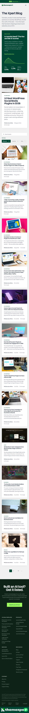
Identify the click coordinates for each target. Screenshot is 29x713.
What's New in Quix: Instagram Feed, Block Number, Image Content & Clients (14, 448)
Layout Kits (4, 656)
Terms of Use (3, 703)
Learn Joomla (19, 657)
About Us (4, 679)
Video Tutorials (19, 662)
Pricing (3, 681)
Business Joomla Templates (6, 634)
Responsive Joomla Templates (6, 620)
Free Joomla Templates (7, 623)
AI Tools (18, 652)
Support (18, 659)
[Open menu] (25, 5)
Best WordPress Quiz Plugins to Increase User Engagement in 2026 (13, 342)
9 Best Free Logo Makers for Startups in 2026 (14, 552)
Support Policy (5, 686)
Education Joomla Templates (6, 626)
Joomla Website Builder (20, 623)
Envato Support (5, 684)
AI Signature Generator (21, 669)
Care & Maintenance (7, 653)
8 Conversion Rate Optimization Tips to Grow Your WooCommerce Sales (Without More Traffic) (14, 272)
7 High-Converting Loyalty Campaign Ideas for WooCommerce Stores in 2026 (14, 201)
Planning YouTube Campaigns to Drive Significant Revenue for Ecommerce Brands (13, 411)
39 (18, 570)
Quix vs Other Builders (7, 658)
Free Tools (18, 667)
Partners (18, 664)
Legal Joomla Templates (5, 638)
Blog (17, 649)
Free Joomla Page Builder (6, 642)
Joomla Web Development (5, 650)
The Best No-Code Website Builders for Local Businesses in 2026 (14, 484)
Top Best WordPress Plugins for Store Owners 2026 (14, 376)
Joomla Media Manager (21, 631)
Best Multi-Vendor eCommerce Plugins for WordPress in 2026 (12, 237)
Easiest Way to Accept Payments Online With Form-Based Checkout (13, 308)
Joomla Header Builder (21, 626)
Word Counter (19, 672)
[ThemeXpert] (7, 5)
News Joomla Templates (5, 630)
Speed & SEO (19, 628)
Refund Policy (10, 703)
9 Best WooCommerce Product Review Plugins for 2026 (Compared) (14, 164)
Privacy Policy (17, 703)
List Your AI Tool (19, 654)
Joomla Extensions (20, 633)
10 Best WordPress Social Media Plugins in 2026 (14, 101)
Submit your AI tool (14, 604)
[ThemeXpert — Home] (14, 710)
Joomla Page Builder (21, 620)
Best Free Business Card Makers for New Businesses (13, 518)
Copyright (25, 703)
